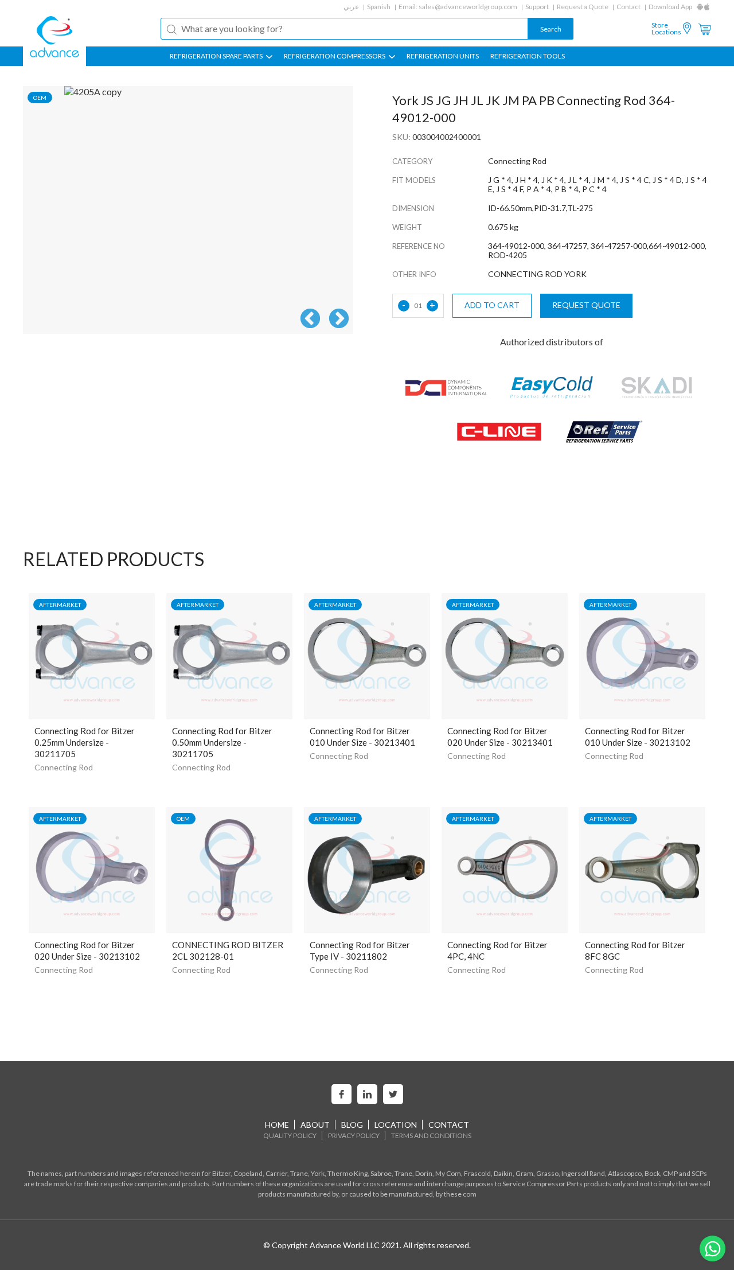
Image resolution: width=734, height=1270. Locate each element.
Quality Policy (290, 1135)
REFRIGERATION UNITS (443, 56)
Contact (628, 6)
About (315, 1124)
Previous (310, 319)
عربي (351, 6)
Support (537, 6)
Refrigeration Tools (527, 56)
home (277, 1124)
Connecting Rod (63, 767)
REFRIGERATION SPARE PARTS (217, 56)
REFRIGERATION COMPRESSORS (335, 56)
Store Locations (666, 29)
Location (395, 1124)
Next (339, 319)
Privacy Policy (354, 1135)
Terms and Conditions (431, 1135)
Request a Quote (582, 6)
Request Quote (586, 305)
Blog (352, 1124)
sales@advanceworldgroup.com (468, 6)
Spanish (379, 6)
